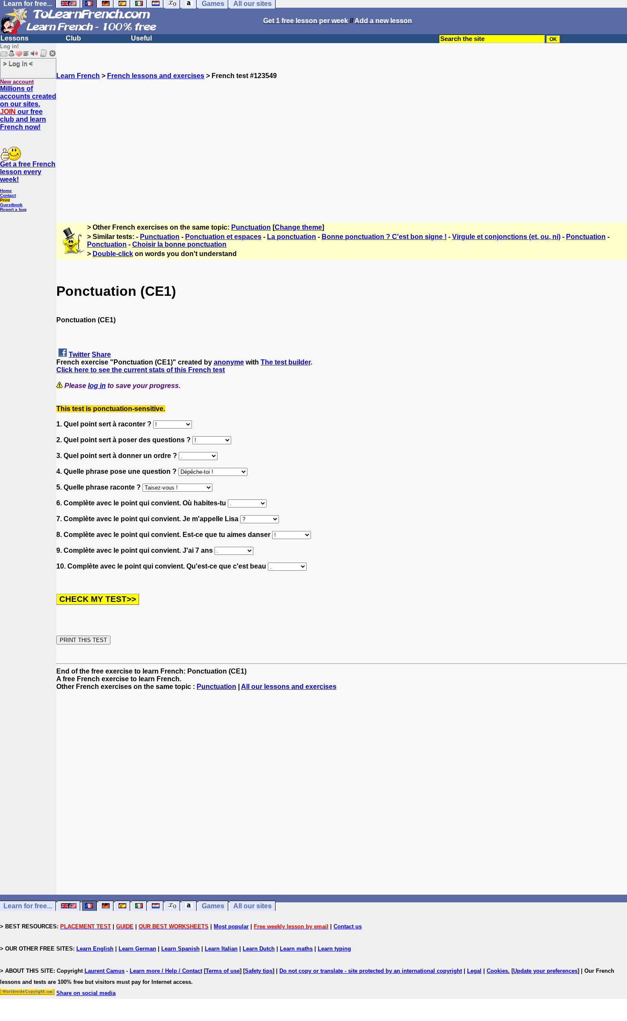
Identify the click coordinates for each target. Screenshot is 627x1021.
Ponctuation (586, 236)
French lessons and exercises (155, 75)
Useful (141, 38)
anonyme (229, 362)
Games (213, 906)
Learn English (94, 948)
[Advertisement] (342, 139)
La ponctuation (291, 236)
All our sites (252, 906)
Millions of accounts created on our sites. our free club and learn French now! (28, 108)
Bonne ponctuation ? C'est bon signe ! (384, 236)
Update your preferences (545, 971)
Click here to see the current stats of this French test (140, 369)
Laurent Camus (104, 971)
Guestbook (11, 204)
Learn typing (334, 948)
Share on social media (86, 993)
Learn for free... (27, 906)
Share (101, 354)
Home (6, 190)
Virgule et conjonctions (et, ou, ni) (506, 236)
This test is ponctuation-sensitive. (110, 408)
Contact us (348, 926)
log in (97, 385)
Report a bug (13, 209)
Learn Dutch (259, 948)
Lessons (14, 38)
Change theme (298, 227)
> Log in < (18, 63)
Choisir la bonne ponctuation (179, 244)
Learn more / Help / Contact (166, 971)
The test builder (286, 362)
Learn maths (296, 948)
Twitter (79, 354)
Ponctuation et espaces (223, 236)
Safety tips (259, 971)
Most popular (231, 926)
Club (73, 38)
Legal (474, 971)
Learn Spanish (180, 948)
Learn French (78, 75)
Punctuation (251, 227)
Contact (8, 195)
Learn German (137, 948)
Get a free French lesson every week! (27, 171)
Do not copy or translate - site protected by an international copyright (370, 971)
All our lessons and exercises (289, 686)
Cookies (497, 971)
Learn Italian (221, 948)
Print (5, 200)
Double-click (113, 253)
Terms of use (223, 971)
